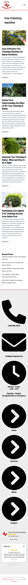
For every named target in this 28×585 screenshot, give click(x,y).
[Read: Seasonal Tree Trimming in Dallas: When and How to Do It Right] (14, 145)
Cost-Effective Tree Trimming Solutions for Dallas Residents (12, 51)
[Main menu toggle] (24, 5)
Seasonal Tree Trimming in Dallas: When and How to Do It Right (14, 160)
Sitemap (4, 579)
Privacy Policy (10, 579)
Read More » (5, 78)
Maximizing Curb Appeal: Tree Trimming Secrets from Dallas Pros (13, 213)
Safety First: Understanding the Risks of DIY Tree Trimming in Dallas (13, 104)
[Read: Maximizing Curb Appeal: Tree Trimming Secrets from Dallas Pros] (14, 199)
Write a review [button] (14, 539)
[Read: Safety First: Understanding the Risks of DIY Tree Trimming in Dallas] (14, 90)
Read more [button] (14, 559)
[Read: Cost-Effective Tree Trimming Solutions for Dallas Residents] (14, 38)
